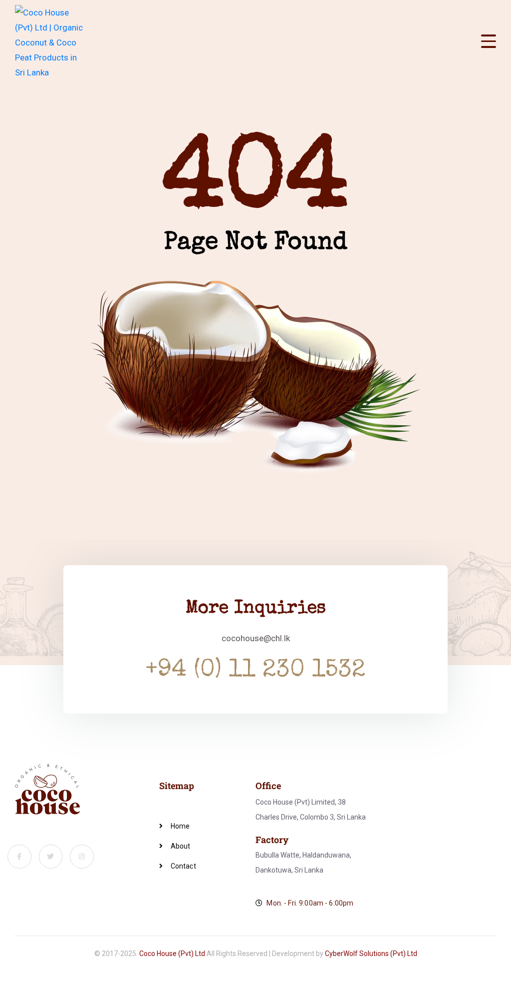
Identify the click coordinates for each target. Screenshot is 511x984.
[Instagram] (82, 857)
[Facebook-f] (19, 857)
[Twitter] (51, 857)
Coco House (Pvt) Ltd (172, 954)
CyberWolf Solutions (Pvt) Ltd (371, 954)
